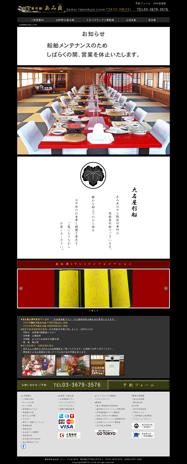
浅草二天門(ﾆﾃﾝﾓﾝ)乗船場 (107, 416)
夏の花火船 (138, 402)
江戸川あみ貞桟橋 (104, 425)
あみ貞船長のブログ (31, 442)
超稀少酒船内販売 (67, 409)
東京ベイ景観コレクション (34, 422)
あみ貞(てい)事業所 (31, 432)
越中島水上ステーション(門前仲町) (111, 409)
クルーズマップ (103, 399)
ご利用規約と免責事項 (142, 416)
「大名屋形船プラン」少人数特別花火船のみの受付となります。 (83, 319)
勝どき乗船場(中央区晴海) (107, 406)
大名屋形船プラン (67, 399)
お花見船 (131, 20)
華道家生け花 (28, 412)
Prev (21, 288)
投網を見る (27, 429)
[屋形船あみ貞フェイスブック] (23, 448)
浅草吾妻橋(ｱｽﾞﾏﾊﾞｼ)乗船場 (108, 412)
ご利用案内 (37, 20)
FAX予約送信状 (139, 409)
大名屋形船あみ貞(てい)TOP (28, 24)
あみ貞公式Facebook (31, 439)
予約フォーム (142, 3)
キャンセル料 (28, 402)
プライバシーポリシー (142, 419)
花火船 (152, 20)
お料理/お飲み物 (65, 20)
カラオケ (26, 419)
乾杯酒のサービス (30, 409)
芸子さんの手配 (29, 416)
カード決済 (27, 406)
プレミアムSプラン (68, 402)
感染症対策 (27, 435)
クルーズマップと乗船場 (100, 20)
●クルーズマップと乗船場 (105, 396)
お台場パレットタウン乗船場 (108, 422)
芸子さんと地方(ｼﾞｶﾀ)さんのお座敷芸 (42, 349)
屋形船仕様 (27, 425)
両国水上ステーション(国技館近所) (111, 419)
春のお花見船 (138, 399)
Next (166, 288)
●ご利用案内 (26, 396)
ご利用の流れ (28, 399)
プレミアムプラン (67, 406)
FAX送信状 (160, 3)
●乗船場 (98, 402)
